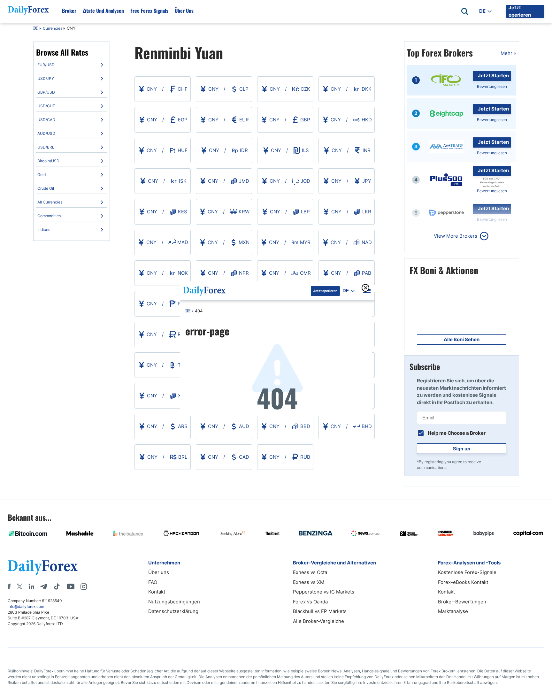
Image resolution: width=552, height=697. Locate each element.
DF (35, 29)
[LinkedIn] (31, 586)
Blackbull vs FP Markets (320, 611)
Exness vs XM (308, 582)
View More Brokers (455, 236)
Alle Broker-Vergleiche (318, 621)
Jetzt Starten (493, 76)
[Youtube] (70, 586)
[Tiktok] (57, 586)
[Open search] (465, 11)
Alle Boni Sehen (461, 339)
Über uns (184, 10)
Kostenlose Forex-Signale (467, 572)
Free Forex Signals (149, 10)
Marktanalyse (453, 611)
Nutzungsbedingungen (174, 602)
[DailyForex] (43, 567)
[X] (19, 586)
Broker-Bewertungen (462, 602)
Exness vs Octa (310, 572)
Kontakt (156, 592)
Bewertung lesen (492, 86)
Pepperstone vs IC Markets (323, 592)
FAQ (152, 582)
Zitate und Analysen (103, 10)
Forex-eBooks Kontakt (463, 582)
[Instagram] (83, 586)
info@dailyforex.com (26, 606)
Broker (69, 10)
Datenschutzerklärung (173, 611)
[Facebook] (9, 586)
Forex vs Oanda (310, 602)
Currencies (52, 28)
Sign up (461, 448)
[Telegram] (43, 586)
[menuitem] (71, 65)
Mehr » (508, 53)
